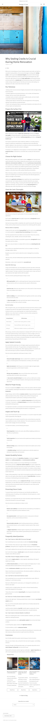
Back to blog (24, 695)
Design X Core (8, 720)
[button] (2, 4)
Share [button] (8, 68)
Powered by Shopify (13, 720)
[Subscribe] (33, 704)
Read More (12, 690)
